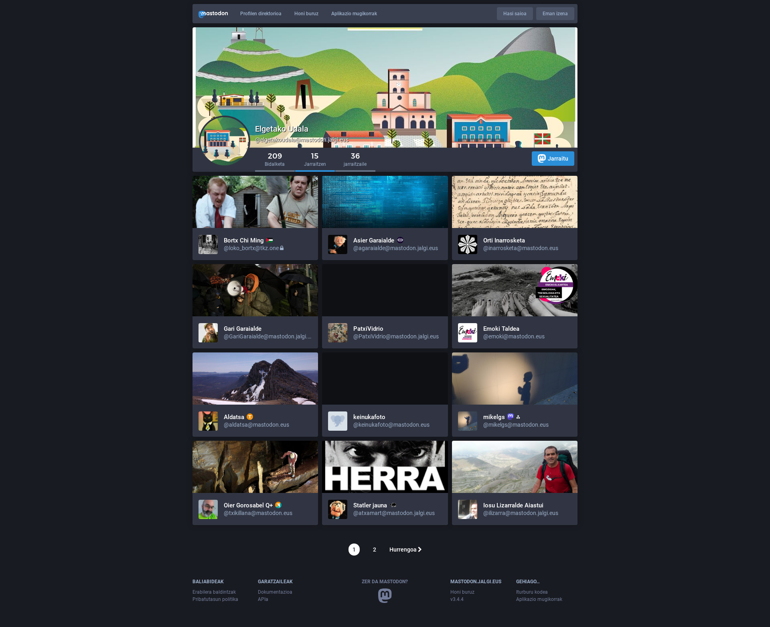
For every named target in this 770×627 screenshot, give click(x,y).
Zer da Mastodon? (385, 581)
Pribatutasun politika (215, 599)
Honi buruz (306, 13)
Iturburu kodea (532, 592)
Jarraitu (558, 158)
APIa (263, 599)
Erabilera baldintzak (214, 592)
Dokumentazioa (275, 592)
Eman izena (555, 13)
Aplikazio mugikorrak (354, 13)
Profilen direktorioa (261, 13)
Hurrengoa (403, 549)
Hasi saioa (515, 13)
